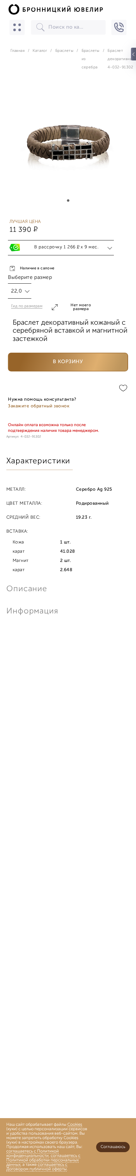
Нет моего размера (81, 307)
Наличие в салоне (37, 268)
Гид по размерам (26, 306)
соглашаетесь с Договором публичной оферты (36, 1167)
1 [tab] (68, 200)
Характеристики (38, 461)
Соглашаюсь (113, 1147)
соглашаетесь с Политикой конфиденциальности (32, 1153)
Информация (31, 611)
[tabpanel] (68, 143)
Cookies (74, 1125)
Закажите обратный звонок (38, 406)
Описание (26, 589)
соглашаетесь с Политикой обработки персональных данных (43, 1160)
